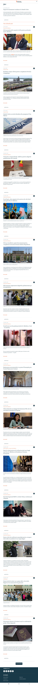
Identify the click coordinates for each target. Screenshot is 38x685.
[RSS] (11, 671)
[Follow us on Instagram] (8, 671)
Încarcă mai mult (19, 663)
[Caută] (29, 684)
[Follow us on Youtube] (6, 671)
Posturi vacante (5, 680)
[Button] (6, 20)
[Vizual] (8, 684)
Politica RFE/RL (5, 677)
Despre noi (21, 677)
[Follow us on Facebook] (4, 671)
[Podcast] (19, 684)
